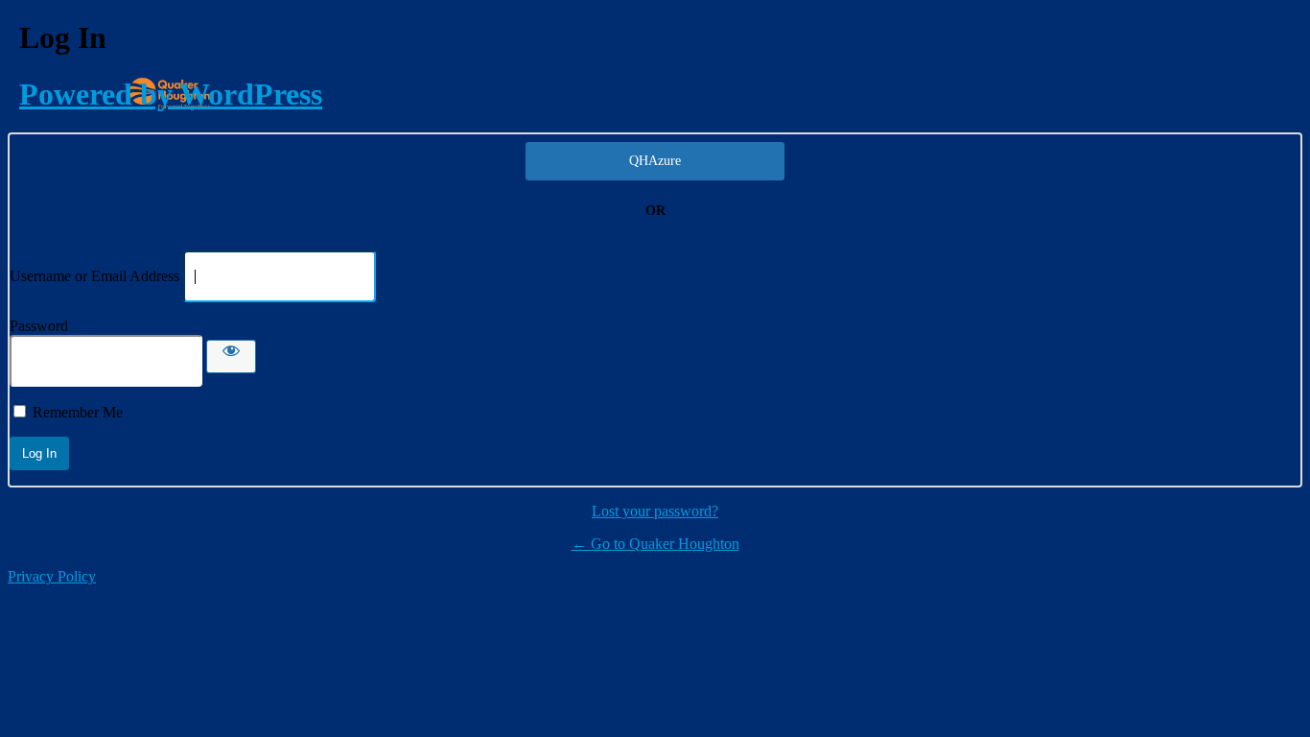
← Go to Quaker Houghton (655, 543)
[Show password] (231, 356)
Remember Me (78, 412)
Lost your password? (655, 511)
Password (39, 326)
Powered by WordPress (170, 94)
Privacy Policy (52, 576)
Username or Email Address (94, 276)
